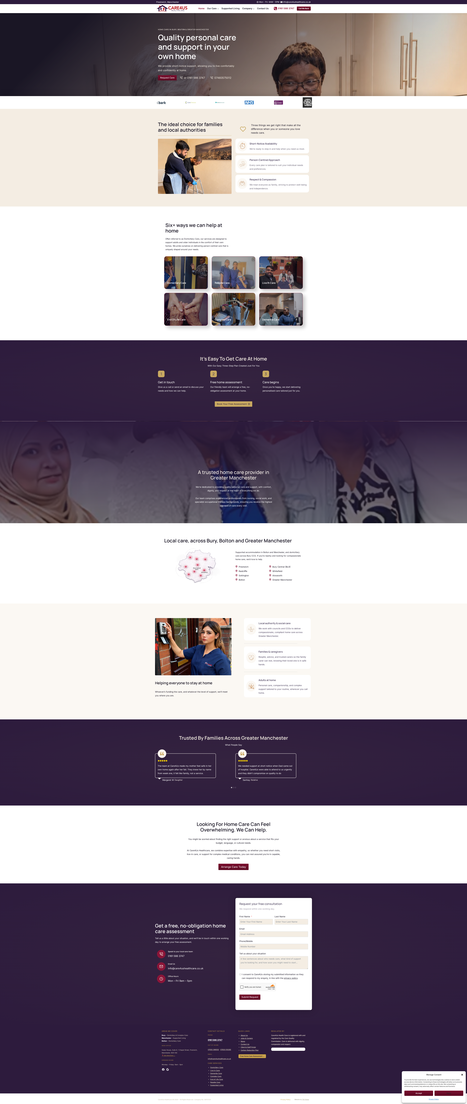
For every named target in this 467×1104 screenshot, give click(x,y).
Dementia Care (270, 319)
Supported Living (230, 8)
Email (242, 929)
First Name (244, 916)
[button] (462, 1075)
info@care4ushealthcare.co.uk (219, 1059)
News (243, 1041)
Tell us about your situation (252, 953)
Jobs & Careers (247, 1038)
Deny (449, 1093)
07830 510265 (225, 1050)
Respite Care (222, 283)
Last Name (280, 916)
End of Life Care (216, 1079)
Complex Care (223, 319)
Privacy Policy (434, 1099)
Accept (419, 1093)
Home (201, 8)
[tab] (231, 787)
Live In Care (269, 283)
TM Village (305, 1099)
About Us (244, 1035)
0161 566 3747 (215, 1040)
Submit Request (250, 997)
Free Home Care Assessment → (252, 1056)
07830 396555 (213, 1050)
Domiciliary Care (176, 283)
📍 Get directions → (168, 1055)
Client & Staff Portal (248, 1047)
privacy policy (291, 978)
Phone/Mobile (246, 941)
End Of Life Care (176, 319)
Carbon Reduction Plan (250, 1050)
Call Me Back (304, 8)
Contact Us (263, 8)
